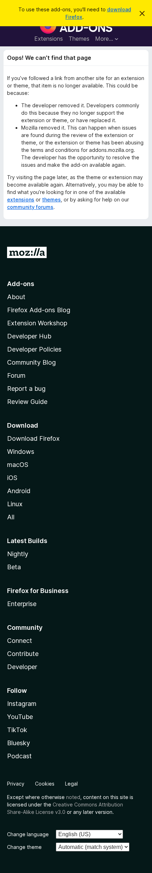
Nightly (17, 554)
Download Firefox (33, 438)
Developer (22, 667)
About (16, 297)
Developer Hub (29, 336)
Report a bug (26, 388)
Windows (20, 451)
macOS (17, 464)
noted (73, 797)
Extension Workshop (37, 323)
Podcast (19, 756)
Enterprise (21, 603)
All (10, 517)
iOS (12, 477)
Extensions (48, 38)
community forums (30, 207)
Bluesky (18, 743)
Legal (71, 784)
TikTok (17, 730)
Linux (15, 504)
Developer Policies (34, 349)
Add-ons (20, 283)
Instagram (21, 703)
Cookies (44, 784)
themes (51, 199)
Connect (19, 640)
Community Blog (31, 362)
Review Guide (27, 401)
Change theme (24, 847)
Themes (79, 38)
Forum (16, 375)
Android (18, 491)
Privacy (15, 784)
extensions (20, 199)
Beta (14, 567)
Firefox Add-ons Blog (38, 310)
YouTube (20, 716)
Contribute (23, 653)
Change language (28, 834)
